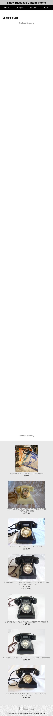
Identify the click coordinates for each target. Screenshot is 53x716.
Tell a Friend (29, 709)
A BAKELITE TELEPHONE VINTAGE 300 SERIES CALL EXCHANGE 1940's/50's (26, 583)
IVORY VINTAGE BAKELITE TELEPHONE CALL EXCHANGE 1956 (26, 510)
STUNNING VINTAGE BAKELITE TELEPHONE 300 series (26, 658)
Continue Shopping (26, 23)
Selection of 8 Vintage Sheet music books (26, 474)
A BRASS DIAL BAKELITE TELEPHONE (26, 547)
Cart (46, 7)
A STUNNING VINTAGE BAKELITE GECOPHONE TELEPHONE (26, 694)
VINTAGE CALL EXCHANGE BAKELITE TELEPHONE (26, 622)
